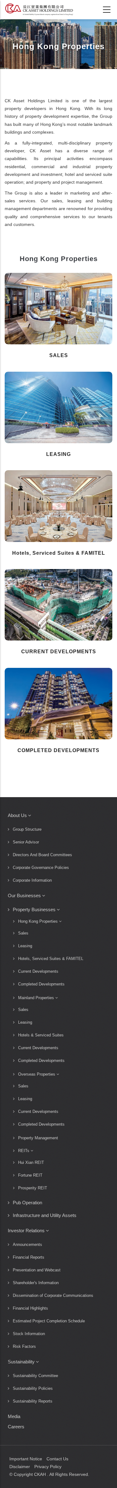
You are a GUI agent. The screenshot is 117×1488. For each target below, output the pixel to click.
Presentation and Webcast (37, 1270)
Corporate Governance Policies (41, 867)
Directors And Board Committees (42, 854)
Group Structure (27, 829)
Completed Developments (41, 984)
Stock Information (29, 1333)
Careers (16, 1426)
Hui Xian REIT (31, 1162)
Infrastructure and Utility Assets (44, 1215)
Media (14, 1416)
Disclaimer (19, 1466)
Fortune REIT (30, 1175)
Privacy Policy (47, 1466)
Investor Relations (27, 1230)
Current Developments (38, 971)
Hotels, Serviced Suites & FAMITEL (58, 553)
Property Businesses (35, 909)
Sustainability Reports (32, 1401)
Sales (23, 933)
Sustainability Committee (35, 1375)
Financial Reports (28, 1257)
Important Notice (25, 1458)
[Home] (39, 9)
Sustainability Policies (33, 1388)
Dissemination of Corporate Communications (53, 1295)
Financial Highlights (30, 1308)
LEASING (58, 454)
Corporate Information (32, 880)
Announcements (27, 1244)
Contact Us (57, 1458)
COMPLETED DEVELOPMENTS (58, 750)
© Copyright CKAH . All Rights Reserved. (49, 1474)
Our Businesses (25, 895)
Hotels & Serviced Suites (41, 1035)
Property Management (38, 1138)
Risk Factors (24, 1346)
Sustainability (22, 1361)
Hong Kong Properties (38, 921)
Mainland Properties (36, 997)
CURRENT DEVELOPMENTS (58, 651)
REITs (24, 1150)
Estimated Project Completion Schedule (49, 1321)
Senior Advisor (26, 842)
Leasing (25, 946)
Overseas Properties (37, 1074)
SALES (58, 355)
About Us (18, 815)
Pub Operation (27, 1202)
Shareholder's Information (36, 1282)
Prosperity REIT (32, 1188)
